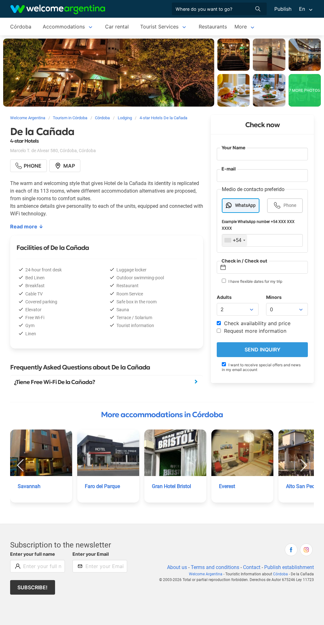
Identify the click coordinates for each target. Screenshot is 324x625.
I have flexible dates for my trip (254, 281)
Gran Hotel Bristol (171, 486)
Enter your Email (90, 554)
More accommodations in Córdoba (162, 414)
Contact (251, 567)
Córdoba (20, 26)
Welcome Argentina (205, 574)
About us (177, 567)
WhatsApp (245, 205)
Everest (227, 486)
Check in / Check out (244, 260)
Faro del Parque (102, 486)
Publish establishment (289, 567)
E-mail (228, 168)
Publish (282, 9)
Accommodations (64, 26)
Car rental (117, 26)
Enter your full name (32, 554)
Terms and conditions (215, 567)
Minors (274, 297)
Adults (224, 297)
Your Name (233, 147)
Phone (290, 205)
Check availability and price (256, 323)
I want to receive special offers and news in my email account (261, 367)
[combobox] (234, 240)
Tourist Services (159, 26)
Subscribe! (32, 587)
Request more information (254, 331)
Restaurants (213, 26)
